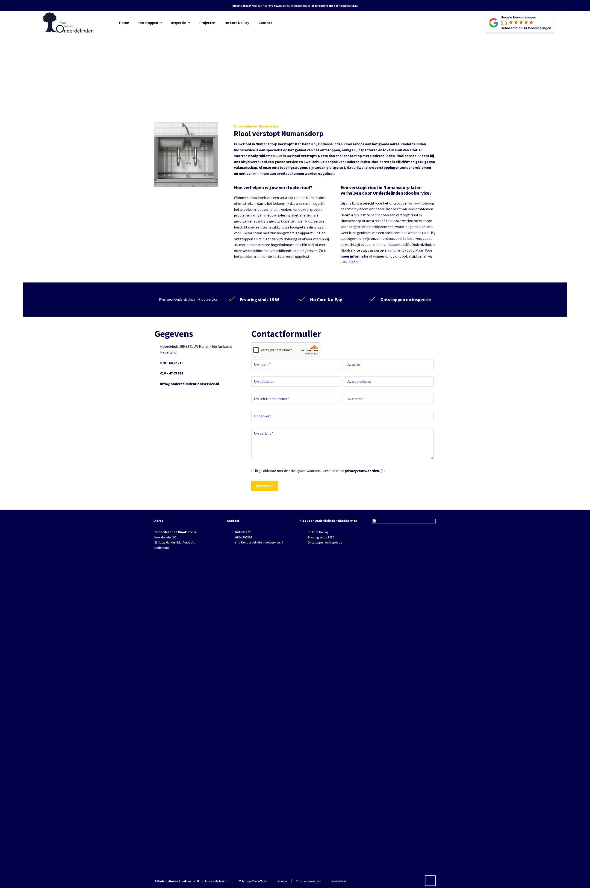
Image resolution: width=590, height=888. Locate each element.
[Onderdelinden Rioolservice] (68, 22)
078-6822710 (243, 532)
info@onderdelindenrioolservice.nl (189, 383)
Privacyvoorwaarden (308, 881)
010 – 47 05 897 (171, 373)
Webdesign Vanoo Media (253, 881)
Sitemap (282, 881)
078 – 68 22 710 (171, 362)
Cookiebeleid (338, 881)
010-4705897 (243, 537)
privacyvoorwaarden (362, 470)
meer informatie (354, 256)
